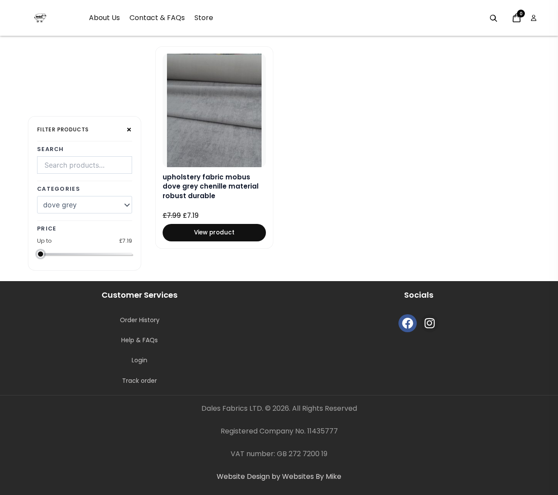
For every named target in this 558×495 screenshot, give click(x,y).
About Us (104, 18)
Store (203, 18)
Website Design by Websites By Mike (279, 476)
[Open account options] (533, 17)
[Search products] (493, 18)
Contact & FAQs (157, 18)
